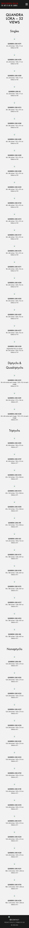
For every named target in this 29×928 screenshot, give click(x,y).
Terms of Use (20, 922)
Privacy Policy (9, 922)
